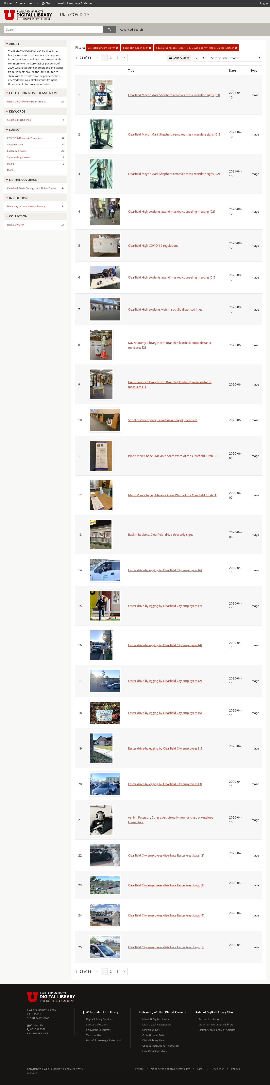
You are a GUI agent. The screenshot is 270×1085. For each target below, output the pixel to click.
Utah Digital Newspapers (156, 1024)
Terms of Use (93, 1035)
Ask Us (33, 3)
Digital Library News (154, 1040)
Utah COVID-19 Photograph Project (26, 101)
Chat (48, 3)
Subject (15, 130)
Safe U (200, 1069)
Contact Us (36, 1025)
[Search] (109, 29)
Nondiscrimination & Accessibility (170, 1069)
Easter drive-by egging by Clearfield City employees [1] (165, 748)
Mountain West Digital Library (215, 1024)
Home (8, 3)
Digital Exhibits (151, 1030)
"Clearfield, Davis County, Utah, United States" (195, 47)
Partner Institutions (210, 1019)
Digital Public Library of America (216, 1030)
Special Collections (97, 1024)
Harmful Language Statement (75, 3)
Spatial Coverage (23, 180)
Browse (20, 3)
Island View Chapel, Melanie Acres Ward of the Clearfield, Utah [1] (172, 495)
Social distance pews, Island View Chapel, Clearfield (162, 420)
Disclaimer (218, 1069)
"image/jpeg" (136, 47)
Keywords (17, 111)
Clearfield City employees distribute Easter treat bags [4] (166, 915)
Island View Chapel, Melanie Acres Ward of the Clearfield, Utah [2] (172, 456)
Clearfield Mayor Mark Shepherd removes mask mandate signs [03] (174, 95)
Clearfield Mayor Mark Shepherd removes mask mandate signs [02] (174, 174)
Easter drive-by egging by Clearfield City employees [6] (165, 570)
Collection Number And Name (33, 93)
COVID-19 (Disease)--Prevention (24, 138)
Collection (18, 216)
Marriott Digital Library (155, 1019)
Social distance (15, 144)
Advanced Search (131, 29)
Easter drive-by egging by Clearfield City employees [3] (165, 784)
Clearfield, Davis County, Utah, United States (31, 188)
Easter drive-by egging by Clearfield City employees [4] (165, 645)
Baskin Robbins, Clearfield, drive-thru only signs (160, 534)
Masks (10, 163)
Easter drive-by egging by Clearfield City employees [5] (165, 713)
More (10, 170)
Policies (235, 1069)
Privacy (139, 1069)
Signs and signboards (19, 157)
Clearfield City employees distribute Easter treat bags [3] (166, 885)
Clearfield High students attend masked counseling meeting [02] (171, 211)
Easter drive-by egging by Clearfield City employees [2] (165, 681)
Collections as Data (153, 1035)
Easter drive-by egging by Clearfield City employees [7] (165, 606)
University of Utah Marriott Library (26, 206)
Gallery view (180, 58)
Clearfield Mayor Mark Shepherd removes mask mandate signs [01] (174, 134)
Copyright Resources (98, 1030)
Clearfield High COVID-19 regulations (153, 245)
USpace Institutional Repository (160, 1045)
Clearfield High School (19, 119)
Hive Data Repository (154, 1051)
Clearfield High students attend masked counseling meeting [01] (171, 277)
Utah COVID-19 (74, 14)
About (14, 44)
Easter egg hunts (16, 151)
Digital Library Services (99, 1019)
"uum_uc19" (102, 47)
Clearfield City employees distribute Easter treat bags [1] (166, 947)
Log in (264, 3)
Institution (18, 198)
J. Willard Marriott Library (41, 1010)
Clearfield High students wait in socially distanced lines (165, 309)
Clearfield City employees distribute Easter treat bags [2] (166, 855)
